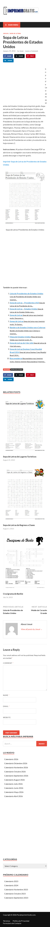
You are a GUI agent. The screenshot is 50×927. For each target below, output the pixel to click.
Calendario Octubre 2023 (15, 893)
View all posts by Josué (31, 629)
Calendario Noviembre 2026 (16, 767)
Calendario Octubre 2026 (15, 771)
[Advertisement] (23, 85)
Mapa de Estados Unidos (20, 337)
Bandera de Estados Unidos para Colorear (28, 327)
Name (6, 695)
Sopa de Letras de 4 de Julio (21, 343)
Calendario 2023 (11, 881)
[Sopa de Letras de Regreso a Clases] (25, 494)
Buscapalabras (16, 358)
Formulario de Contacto (12, 923)
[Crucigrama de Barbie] (25, 563)
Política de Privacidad (21, 921)
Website (7, 717)
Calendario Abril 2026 (13, 796)
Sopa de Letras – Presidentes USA (24, 303)
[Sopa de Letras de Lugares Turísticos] (25, 426)
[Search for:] (25, 743)
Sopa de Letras (15, 33)
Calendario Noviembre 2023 (16, 889)
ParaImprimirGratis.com (26, 915)
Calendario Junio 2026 (13, 788)
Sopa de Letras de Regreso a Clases (19, 525)
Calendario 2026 (11, 759)
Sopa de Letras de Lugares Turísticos (19, 456)
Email (6, 706)
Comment (8, 663)
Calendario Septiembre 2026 (16, 775)
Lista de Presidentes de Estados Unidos (26, 293)
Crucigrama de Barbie (13, 594)
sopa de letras (16, 369)
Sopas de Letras (16, 321)
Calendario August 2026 (14, 780)
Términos (6, 921)
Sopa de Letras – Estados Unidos (23, 309)
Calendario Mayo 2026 (13, 792)
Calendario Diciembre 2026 (15, 763)
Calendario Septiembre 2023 (16, 898)
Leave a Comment (31, 51)
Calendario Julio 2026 (13, 784)
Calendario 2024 (11, 885)
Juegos (5, 33)
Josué (21, 51)
